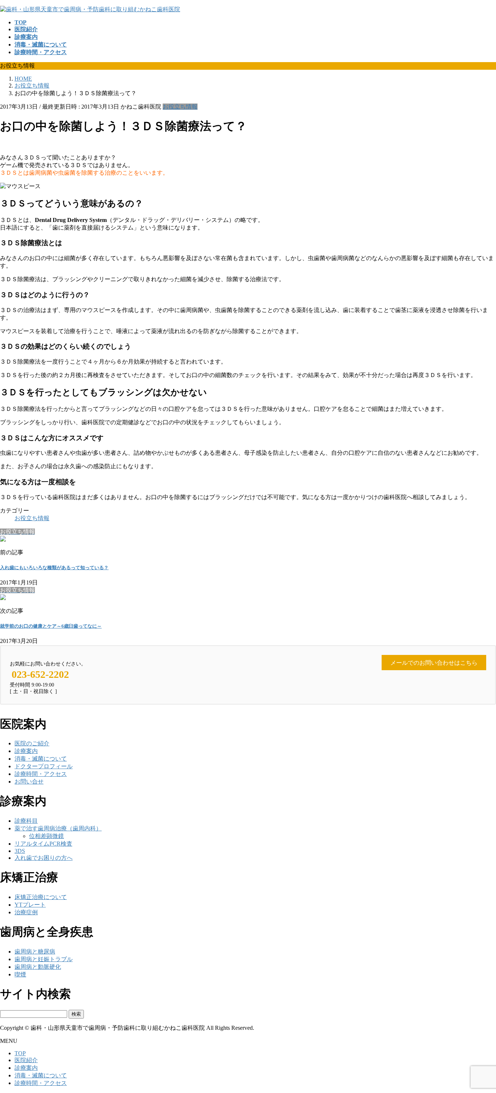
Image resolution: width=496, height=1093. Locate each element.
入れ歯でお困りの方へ (44, 858)
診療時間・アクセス (41, 774)
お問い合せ (29, 781)
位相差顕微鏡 (46, 836)
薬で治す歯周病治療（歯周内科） (58, 828)
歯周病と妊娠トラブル (44, 959)
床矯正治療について (41, 897)
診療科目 (26, 821)
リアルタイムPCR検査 (43, 844)
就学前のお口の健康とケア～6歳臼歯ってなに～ (51, 626)
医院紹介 (26, 1060)
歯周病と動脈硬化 (38, 967)
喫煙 (20, 974)
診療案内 (26, 751)
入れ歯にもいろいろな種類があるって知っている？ (54, 567)
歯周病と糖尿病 (35, 951)
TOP (20, 1053)
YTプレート (30, 905)
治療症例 (26, 912)
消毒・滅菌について (41, 759)
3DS (20, 851)
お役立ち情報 (180, 107)
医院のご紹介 (32, 743)
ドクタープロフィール (44, 766)
